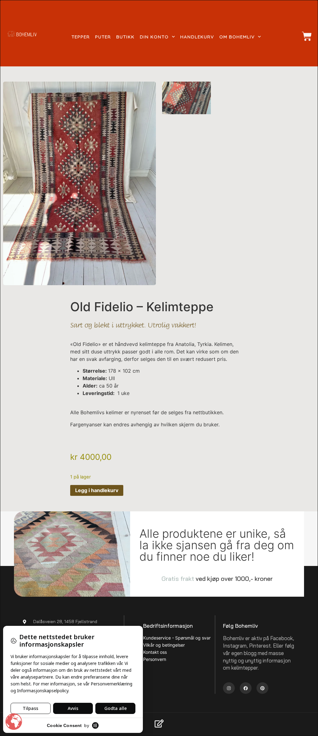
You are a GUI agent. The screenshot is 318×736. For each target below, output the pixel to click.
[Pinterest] (262, 688)
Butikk (125, 37)
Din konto (154, 37)
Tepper (80, 37)
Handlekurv (197, 37)
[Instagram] (229, 688)
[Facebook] (246, 688)
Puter (103, 37)
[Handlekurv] (304, 36)
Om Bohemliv (237, 37)
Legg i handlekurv (96, 490)
